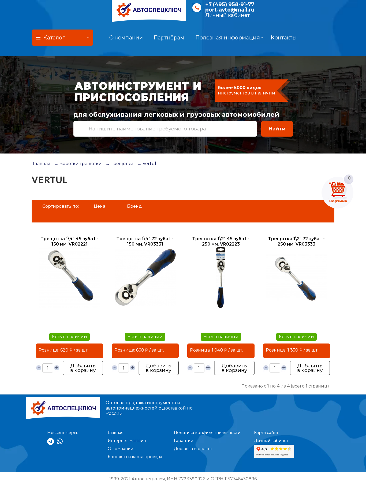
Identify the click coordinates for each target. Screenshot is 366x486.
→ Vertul (146, 163)
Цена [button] (99, 206)
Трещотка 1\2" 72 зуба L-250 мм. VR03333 (296, 241)
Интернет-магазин (127, 440)
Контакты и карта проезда (135, 456)
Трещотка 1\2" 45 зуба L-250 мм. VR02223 (220, 241)
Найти (277, 129)
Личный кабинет (227, 15)
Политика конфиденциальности (207, 432)
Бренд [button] (134, 206)
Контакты (283, 37)
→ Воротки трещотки (78, 163)
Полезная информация (227, 37)
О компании (126, 37)
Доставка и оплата (193, 448)
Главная (41, 163)
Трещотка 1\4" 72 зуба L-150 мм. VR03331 (145, 241)
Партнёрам (169, 37)
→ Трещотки (119, 163)
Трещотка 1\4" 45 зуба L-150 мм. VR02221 (69, 241)
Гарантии (183, 440)
